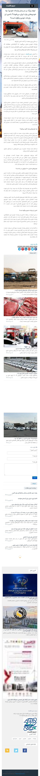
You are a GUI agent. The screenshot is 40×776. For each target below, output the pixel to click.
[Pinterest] (22, 249)
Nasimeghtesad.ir (20, 774)
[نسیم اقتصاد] (11, 6)
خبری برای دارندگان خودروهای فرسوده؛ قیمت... (25, 290)
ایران (20, 739)
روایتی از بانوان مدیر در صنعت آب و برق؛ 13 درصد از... (23, 513)
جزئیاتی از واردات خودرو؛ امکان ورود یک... (26, 373)
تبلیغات (34, 484)
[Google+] (29, 249)
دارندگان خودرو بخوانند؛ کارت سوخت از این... (26, 349)
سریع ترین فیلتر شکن (33, 761)
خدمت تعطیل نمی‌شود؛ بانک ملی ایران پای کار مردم (24, 529)
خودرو (29, 739)
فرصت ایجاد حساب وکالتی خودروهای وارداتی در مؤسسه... (23, 521)
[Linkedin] (26, 249)
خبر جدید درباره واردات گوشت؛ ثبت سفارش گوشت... (24, 317)
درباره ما (20, 772)
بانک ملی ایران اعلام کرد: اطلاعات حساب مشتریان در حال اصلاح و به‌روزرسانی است (21, 598)
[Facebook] (35, 249)
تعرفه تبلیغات (8, 772)
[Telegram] (19, 249)
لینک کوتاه (33, 244)
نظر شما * (34, 462)
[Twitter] (32, 249)
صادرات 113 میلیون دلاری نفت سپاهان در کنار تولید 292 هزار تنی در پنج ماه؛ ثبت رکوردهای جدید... (20, 630)
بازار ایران (15, 739)
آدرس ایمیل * (33, 450)
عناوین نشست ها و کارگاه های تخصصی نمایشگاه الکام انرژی (22, 700)
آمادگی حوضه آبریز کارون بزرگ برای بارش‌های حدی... (24, 504)
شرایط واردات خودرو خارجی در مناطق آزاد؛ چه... (25, 439)
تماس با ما (14, 772)
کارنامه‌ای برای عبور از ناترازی (30, 537)
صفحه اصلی (26, 772)
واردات (34, 739)
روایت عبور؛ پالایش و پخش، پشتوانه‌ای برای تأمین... (24, 493)
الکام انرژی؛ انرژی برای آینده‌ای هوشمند (27, 499)
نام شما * (35, 456)
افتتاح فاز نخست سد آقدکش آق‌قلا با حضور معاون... (24, 545)
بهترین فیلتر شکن (34, 756)
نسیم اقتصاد (29, 54)
